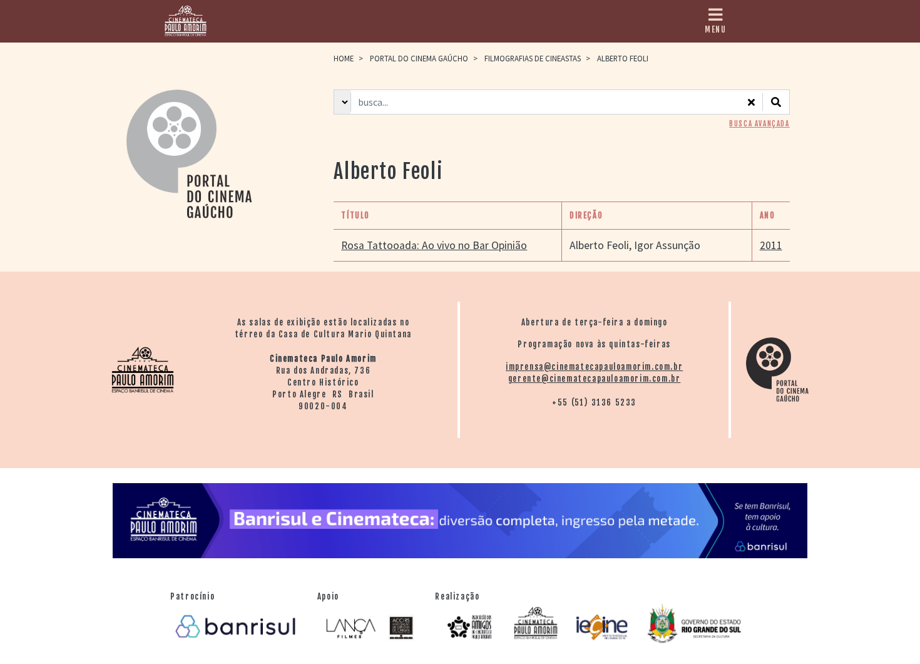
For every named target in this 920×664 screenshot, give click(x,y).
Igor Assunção (667, 245)
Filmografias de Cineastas (532, 58)
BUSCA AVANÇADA (759, 124)
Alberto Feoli (599, 245)
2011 (771, 245)
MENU (715, 29)
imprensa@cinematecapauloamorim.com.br (594, 367)
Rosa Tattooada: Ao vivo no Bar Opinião (434, 245)
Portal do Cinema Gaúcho (419, 58)
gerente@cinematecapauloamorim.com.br (594, 379)
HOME (344, 58)
